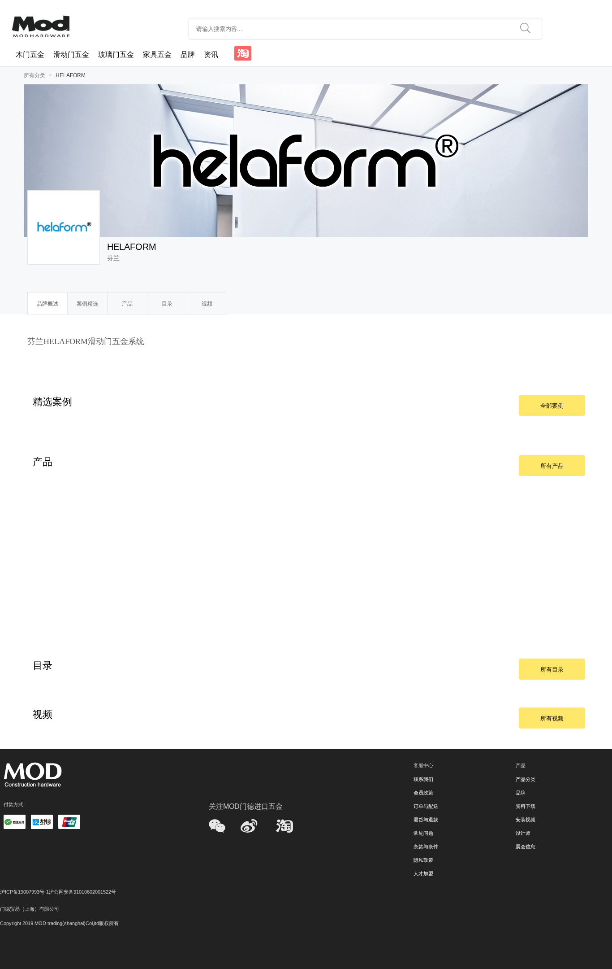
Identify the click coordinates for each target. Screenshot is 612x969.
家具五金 (157, 54)
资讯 (211, 54)
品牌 (188, 54)
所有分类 (34, 75)
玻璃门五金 (116, 54)
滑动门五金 (71, 54)
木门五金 (30, 54)
